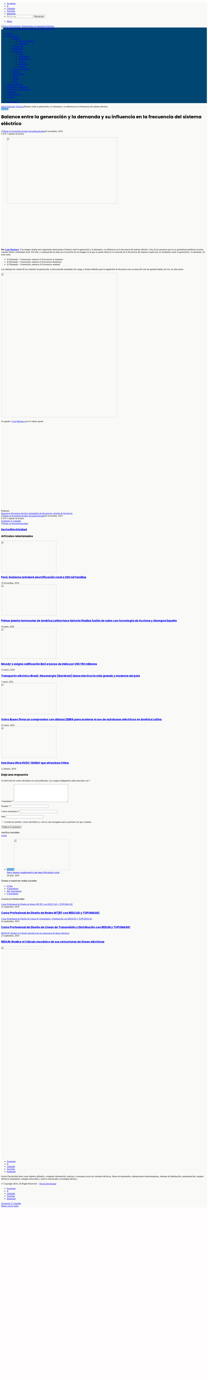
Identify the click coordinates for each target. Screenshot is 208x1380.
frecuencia (5, 513)
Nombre (5, 806)
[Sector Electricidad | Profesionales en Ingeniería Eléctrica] (27, 26)
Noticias (16, 38)
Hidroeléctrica (24, 59)
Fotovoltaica (23, 56)
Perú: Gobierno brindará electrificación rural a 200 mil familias (43, 577)
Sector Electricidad (47, 1183)
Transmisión (17, 46)
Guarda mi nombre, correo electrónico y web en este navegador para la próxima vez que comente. (48, 822)
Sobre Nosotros (14, 94)
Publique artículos (15, 84)
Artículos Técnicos (20, 69)
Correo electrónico (10, 811)
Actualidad (23, 43)
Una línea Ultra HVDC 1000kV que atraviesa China (35, 763)
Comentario (7, 801)
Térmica (21, 66)
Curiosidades (18, 74)
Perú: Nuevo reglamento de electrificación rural (33, 872)
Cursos (15, 79)
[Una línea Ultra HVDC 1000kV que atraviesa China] (28, 757)
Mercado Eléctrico (26, 41)
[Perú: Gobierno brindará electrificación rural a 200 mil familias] (28, 571)
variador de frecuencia (62, 513)
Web (3, 816)
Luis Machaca (12, 249)
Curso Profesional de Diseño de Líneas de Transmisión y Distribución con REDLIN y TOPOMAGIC (65, 927)
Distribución (17, 49)
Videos (15, 71)
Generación (17, 51)
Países (15, 82)
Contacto (11, 97)
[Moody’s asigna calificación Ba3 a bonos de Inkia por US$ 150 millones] (28, 658)
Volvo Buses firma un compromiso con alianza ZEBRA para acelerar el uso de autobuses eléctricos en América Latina (81, 719)
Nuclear (21, 61)
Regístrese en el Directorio (18, 89)
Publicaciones (13, 36)
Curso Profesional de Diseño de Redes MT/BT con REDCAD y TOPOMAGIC (50, 913)
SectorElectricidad (36, 131)
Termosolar (23, 64)
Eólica (21, 54)
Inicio (9, 33)
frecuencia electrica (19, 513)
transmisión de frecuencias (40, 513)
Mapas (15, 76)
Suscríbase (11, 92)
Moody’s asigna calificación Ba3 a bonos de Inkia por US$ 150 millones (49, 664)
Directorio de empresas (17, 87)
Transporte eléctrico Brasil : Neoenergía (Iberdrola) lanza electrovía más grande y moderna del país (70, 676)
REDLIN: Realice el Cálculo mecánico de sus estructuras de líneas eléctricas (52, 942)
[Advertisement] (86, 226)
